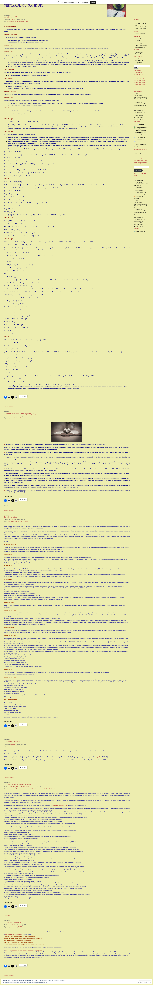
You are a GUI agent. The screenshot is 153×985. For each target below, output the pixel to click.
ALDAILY (137, 58)
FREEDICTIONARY (140, 42)
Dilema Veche (138, 62)
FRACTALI (138, 182)
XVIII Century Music (140, 47)
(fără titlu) (137, 93)
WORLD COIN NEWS (140, 28)
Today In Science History (141, 45)
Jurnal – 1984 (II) (10, 17)
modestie (25, 927)
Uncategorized (139, 194)
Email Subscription (138, 156)
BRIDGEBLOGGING (140, 33)
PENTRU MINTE (25, 787)
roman (24, 418)
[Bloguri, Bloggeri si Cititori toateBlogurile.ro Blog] (141, 233)
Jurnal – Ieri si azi (10, 517)
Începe (93, 2)
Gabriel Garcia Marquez (37, 788)
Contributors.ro (139, 60)
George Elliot (10, 746)
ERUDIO (137, 40)
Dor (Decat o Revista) (140, 26)
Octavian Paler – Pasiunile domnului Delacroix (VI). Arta (139, 117)
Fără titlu (137, 200)
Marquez (21, 21)
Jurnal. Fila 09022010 (12, 922)
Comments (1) (7, 915)
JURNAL (12, 19)
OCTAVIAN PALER (139, 190)
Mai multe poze (137, 146)
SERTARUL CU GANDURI (23, 5)
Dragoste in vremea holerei (23, 788)
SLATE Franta (138, 43)
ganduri (15, 927)
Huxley (12, 521)
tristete (26, 521)
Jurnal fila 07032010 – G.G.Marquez (18, 784)
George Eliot (98, 757)
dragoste (9, 418)
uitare (21, 746)
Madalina (20, 418)
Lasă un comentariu (9, 406)
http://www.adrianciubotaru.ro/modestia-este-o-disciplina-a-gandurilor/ (24, 950)
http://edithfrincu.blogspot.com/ (14, 934)
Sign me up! (138, 170)
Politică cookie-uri (42, 982)
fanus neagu (10, 21)
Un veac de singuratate (65, 788)
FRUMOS (12, 787)
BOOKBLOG (138, 38)
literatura (51, 788)
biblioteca (9, 788)
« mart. (135, 88)
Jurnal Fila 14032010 (12, 742)
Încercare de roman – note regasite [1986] (20, 414)
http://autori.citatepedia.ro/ (60, 805)
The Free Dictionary (140, 53)
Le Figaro (137, 64)
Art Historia (138, 21)
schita (28, 418)
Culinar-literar (138, 180)
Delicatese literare (139, 52)
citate (8, 521)
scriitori (26, 21)
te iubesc (33, 418)
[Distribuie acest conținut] (134, 196)
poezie (21, 521)
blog (8, 927)
